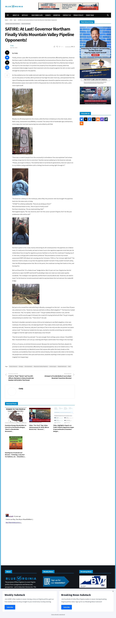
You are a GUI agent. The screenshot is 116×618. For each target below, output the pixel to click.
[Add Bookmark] (7, 75)
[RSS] (81, 123)
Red (69, 366)
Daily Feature (13, 366)
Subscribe (10, 607)
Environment (28, 366)
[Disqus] (40, 486)
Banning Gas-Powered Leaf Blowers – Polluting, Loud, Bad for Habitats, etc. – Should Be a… (15, 455)
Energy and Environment (13, 23)
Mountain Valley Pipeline (41, 366)
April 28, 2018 (13, 47)
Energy (21, 366)
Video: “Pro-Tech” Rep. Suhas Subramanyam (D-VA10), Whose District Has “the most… (39, 427)
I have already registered (58, 614)
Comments (68, 47)
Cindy (12, 45)
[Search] (107, 15)
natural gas (53, 366)
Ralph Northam (26, 23)
